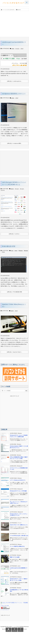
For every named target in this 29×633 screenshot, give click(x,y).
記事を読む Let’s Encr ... (14, 233)
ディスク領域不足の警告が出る (17, 546)
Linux (12, 250)
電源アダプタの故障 (14, 557)
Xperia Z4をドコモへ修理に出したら (19, 524)
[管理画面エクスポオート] (14, 113)
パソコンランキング (5, 609)
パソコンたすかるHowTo (8, 9)
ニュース (3, 190)
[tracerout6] (14, 265)
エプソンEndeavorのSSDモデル (17, 480)
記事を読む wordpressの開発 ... (14, 143)
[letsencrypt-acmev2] (14, 205)
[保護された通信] (14, 60)
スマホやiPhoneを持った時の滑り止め (19, 535)
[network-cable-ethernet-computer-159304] (14, 325)
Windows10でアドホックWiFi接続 (18, 491)
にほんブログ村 (5, 605)
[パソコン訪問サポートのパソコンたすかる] (14, 374)
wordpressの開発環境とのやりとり (14, 94)
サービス (17, 48)
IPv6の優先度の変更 (8, 246)
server (12, 48)
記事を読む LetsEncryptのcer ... (14, 81)
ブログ (21, 48)
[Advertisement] (14, 24)
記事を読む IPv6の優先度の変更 (14, 291)
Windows (21, 250)
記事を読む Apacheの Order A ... (14, 352)
